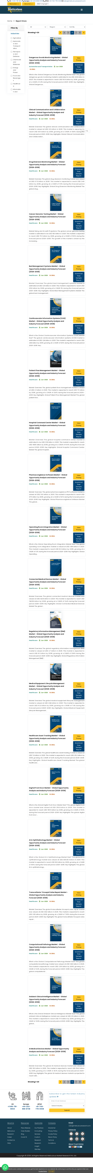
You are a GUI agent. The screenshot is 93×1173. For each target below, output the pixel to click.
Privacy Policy (52, 1131)
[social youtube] (77, 1139)
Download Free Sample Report (79, 68)
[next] (84, 33)
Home (9, 21)
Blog (22, 1134)
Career (9, 1137)
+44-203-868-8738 (36, 1)
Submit (67, 1110)
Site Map (37, 1149)
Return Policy (52, 1137)
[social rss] (82, 1139)
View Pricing (78, 59)
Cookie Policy (43, 1171)
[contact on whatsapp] (5, 1167)
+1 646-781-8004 (16, 1)
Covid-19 (24, 1137)
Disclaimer (51, 1128)
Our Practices (39, 1128)
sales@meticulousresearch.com (75, 1)
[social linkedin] (82, 1133)
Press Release (25, 1128)
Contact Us (11, 1140)
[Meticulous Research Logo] (14, 10)
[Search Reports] (87, 131)
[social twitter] (71, 1139)
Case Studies (25, 1131)
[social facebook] (77, 1133)
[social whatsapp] (71, 1133)
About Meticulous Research (11, 1131)
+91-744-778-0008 (55, 1)
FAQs (9, 1143)
